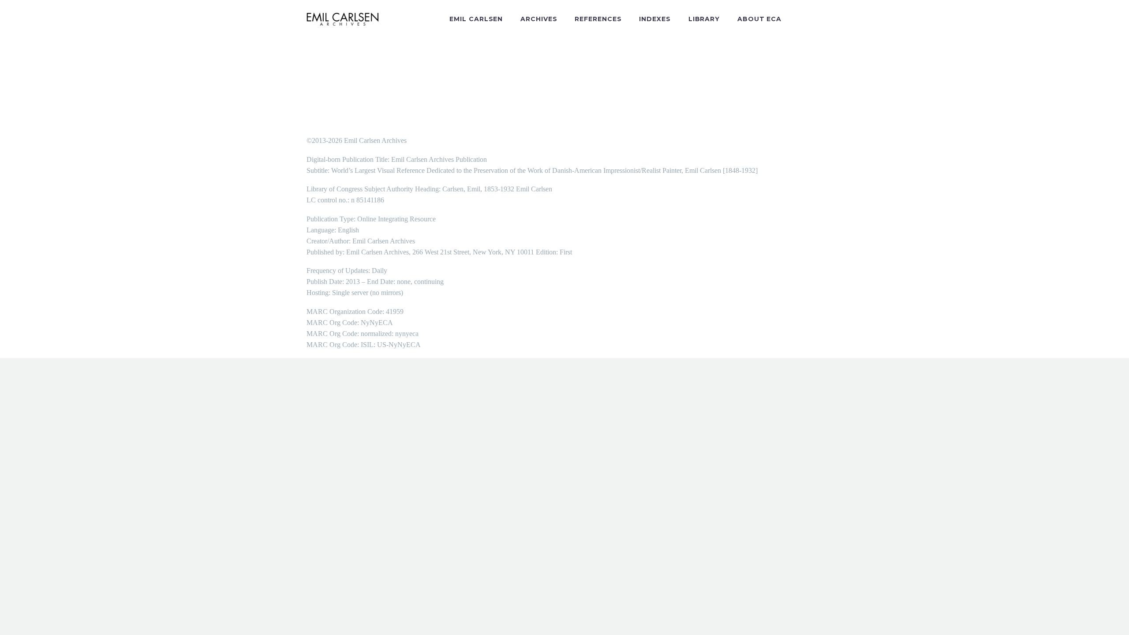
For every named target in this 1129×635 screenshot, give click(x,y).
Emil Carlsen (476, 19)
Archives (538, 19)
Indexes (654, 19)
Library (704, 19)
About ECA (759, 19)
